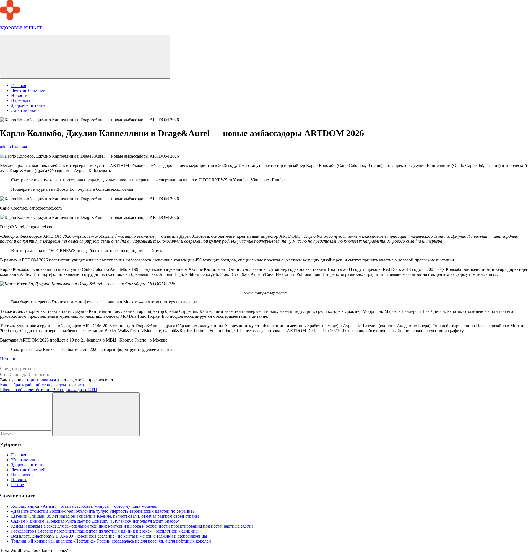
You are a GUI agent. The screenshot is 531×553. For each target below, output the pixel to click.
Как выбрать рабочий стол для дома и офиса (42, 384)
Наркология (22, 100)
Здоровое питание (28, 105)
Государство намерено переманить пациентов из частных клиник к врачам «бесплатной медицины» (106, 531)
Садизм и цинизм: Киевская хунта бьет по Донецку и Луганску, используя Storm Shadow (95, 521)
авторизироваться (39, 379)
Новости (19, 95)
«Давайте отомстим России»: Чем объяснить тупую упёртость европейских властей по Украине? (102, 511)
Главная (18, 85)
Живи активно (25, 110)
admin (5, 146)
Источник (9, 358)
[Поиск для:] (26, 433)
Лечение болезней (28, 90)
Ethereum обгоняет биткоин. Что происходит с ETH (48, 389)
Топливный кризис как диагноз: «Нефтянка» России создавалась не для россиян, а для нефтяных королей (111, 541)
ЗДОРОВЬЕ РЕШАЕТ (21, 27)
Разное (17, 484)
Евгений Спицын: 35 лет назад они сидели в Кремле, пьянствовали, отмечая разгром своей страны (105, 516)
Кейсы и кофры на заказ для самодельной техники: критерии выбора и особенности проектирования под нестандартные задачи (132, 526)
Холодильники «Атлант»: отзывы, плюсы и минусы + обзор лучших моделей (84, 506)
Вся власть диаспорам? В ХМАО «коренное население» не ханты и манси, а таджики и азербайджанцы (109, 536)
